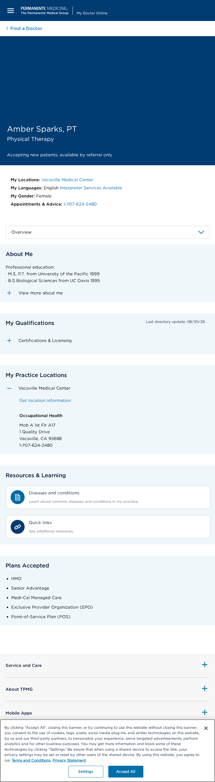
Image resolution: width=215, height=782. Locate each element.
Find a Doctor (25, 28)
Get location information (45, 400)
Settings (85, 771)
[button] (107, 293)
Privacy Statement (69, 760)
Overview (21, 232)
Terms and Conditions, (31, 760)
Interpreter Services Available (91, 187)
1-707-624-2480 (80, 204)
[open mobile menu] (10, 10)
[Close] (206, 728)
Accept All (125, 771)
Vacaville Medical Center (67, 179)
